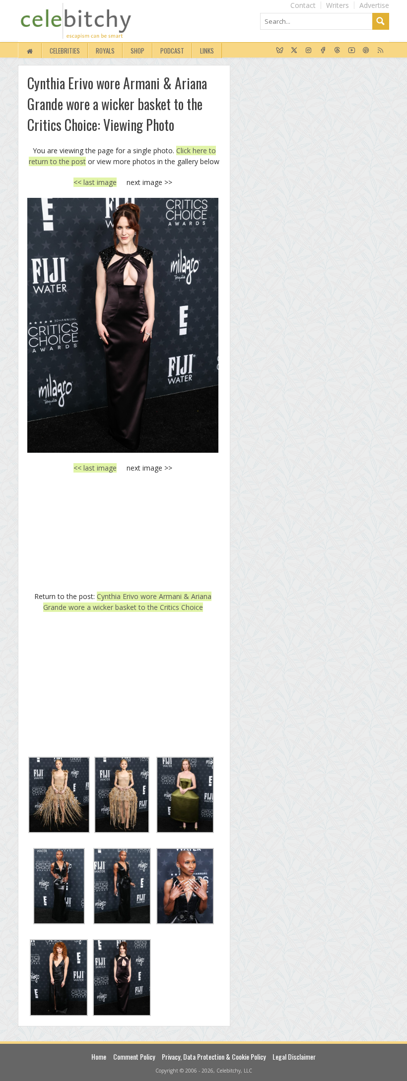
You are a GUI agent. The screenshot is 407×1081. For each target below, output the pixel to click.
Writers (337, 5)
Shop (137, 51)
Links (207, 51)
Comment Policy (134, 1056)
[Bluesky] (279, 50)
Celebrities (65, 51)
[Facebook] (323, 50)
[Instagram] (308, 50)
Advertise (374, 5)
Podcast (172, 51)
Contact (303, 5)
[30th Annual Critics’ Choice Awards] (122, 325)
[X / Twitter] (294, 50)
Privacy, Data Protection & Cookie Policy (214, 1056)
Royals (105, 51)
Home (98, 1056)
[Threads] (337, 50)
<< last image (95, 182)
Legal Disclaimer (294, 1056)
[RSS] (380, 50)
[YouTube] (351, 50)
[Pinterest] (366, 50)
